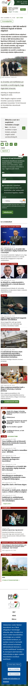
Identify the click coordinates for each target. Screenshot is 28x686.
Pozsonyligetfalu (7, 21)
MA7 (14, 612)
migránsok (5, 151)
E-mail (4, 179)
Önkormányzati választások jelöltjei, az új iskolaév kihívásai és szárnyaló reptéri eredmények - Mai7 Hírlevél (14, 546)
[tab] (4, 436)
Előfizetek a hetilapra (23, 9)
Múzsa (14, 619)
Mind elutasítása (14, 669)
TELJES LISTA (6, 503)
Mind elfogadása (14, 674)
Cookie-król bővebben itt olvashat (11, 680)
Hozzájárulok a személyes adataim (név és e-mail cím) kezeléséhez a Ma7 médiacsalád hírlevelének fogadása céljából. (14, 189)
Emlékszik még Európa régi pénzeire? (12, 530)
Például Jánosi (11, 417)
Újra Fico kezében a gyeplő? (14, 426)
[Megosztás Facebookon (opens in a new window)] (6, 144)
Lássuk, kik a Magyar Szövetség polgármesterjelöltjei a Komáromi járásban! (16, 413)
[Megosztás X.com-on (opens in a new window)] (15, 144)
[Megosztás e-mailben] (2, 144)
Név (3, 172)
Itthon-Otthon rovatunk (10, 580)
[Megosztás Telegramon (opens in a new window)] (11, 144)
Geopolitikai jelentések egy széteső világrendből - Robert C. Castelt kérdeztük (17, 422)
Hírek (14, 615)
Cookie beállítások (14, 664)
